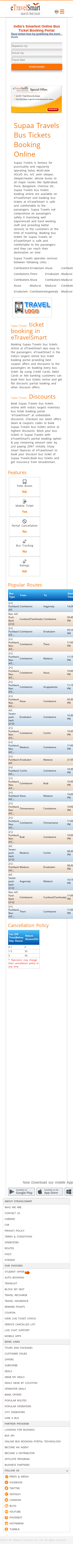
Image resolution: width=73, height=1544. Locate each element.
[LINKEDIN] (6, 1500)
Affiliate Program (17, 1459)
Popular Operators (18, 1406)
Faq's (8, 1254)
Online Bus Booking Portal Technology (33, 1441)
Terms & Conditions (18, 1236)
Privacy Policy (14, 1230)
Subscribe (11, 1365)
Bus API (9, 1435)
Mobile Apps (13, 1336)
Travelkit (11, 1283)
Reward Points (15, 1306)
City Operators (15, 1412)
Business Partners (17, 1465)
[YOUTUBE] (6, 1511)
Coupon (10, 1312)
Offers (9, 1359)
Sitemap (10, 1260)
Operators (12, 1242)
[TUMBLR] (6, 1529)
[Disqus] (36, 1021)
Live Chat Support (17, 1330)
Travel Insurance (16, 1301)
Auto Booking (14, 1277)
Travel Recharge (16, 1295)
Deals (8, 1371)
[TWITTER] (6, 1488)
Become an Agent (17, 1447)
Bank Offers (13, 1394)
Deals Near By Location (21, 1383)
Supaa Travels (19, 325)
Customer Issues (16, 1353)
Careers (10, 1219)
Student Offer (14, 1271)
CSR (7, 1225)
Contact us (12, 1213)
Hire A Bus (12, 1418)
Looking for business (20, 1429)
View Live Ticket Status (20, 1318)
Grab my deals (15, 1377)
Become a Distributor (19, 1453)
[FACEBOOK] (6, 1482)
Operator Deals (15, 1388)
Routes (9, 1248)
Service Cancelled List (20, 1324)
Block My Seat (14, 1289)
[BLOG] (6, 1506)
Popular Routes (15, 1400)
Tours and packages (19, 1347)
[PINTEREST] (6, 1517)
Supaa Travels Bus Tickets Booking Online (36, 140)
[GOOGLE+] (6, 1494)
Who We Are (13, 1207)
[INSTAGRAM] (6, 1523)
